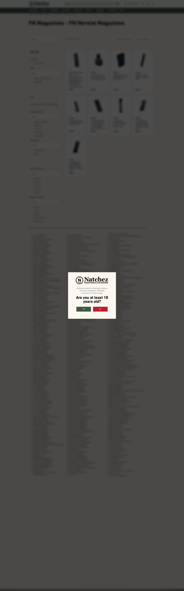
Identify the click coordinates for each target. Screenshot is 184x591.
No (100, 309)
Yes (84, 309)
